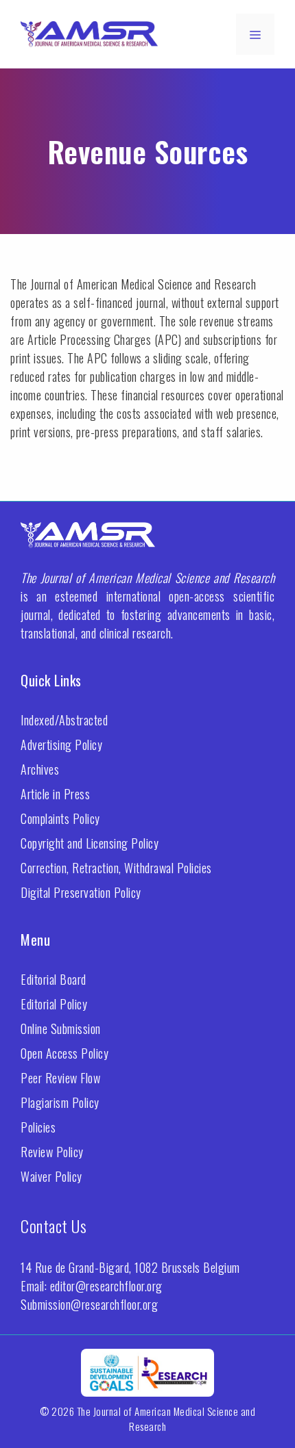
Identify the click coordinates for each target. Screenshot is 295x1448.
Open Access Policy (64, 1053)
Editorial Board (53, 979)
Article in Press (55, 794)
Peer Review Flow (60, 1078)
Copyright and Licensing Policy (89, 843)
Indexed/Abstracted (64, 720)
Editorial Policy (54, 1004)
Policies (38, 1127)
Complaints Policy (60, 818)
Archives (40, 769)
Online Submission (61, 1028)
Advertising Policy (61, 744)
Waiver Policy (51, 1176)
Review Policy (52, 1152)
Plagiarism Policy (60, 1102)
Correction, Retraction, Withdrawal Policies (116, 868)
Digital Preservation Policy (81, 892)
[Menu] (255, 34)
